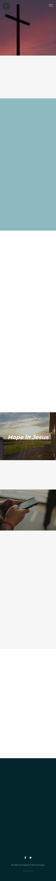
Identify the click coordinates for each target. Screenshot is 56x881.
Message (8, 713)
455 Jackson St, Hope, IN (28, 831)
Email (6, 699)
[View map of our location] (28, 817)
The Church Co (28, 871)
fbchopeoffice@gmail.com (28, 787)
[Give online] (28, 838)
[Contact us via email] (28, 772)
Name (6, 686)
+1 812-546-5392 (28, 809)
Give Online (28, 853)
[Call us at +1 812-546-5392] (28, 794)
